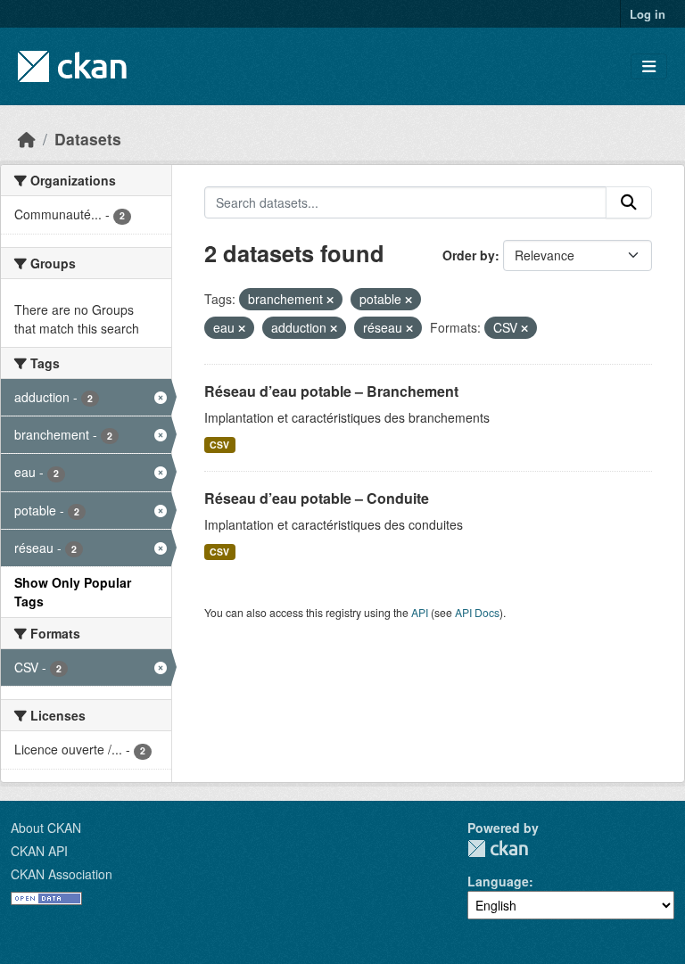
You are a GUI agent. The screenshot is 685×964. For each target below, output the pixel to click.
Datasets (87, 139)
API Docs (477, 612)
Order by (468, 255)
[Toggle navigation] (649, 66)
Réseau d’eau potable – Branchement (331, 391)
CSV (219, 444)
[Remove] (330, 299)
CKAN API (39, 851)
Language (498, 881)
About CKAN (46, 827)
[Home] (27, 139)
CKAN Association (61, 874)
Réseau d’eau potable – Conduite (316, 498)
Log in (647, 13)
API (419, 612)
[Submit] (629, 202)
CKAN (497, 848)
